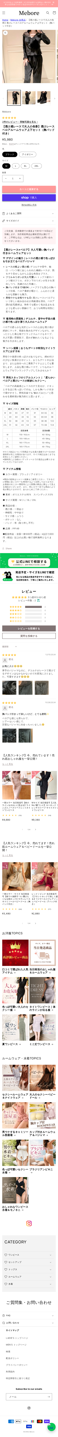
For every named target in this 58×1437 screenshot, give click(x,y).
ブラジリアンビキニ (41, 1169)
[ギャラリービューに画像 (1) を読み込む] (14, 98)
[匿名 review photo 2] (25, 688)
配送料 (11, 144)
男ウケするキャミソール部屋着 (15, 1133)
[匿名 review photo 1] (9, 688)
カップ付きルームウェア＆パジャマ (42, 1133)
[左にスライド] (3, 98)
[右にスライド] (54, 98)
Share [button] (9, 548)
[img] (9, 655)
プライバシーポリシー (17, 1365)
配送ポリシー (12, 1358)
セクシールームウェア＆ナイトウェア (15, 1096)
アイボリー (27, 154)
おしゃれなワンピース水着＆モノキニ (15, 1208)
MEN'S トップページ (16, 1344)
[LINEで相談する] (51, 1427)
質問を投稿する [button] (29, 635)
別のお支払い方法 (29, 205)
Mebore (32, 1432)
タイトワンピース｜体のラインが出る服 (42, 1008)
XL (25, 166)
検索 (8, 1351)
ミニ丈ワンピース (39, 1044)
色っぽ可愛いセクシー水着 (15, 1171)
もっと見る (7, 764)
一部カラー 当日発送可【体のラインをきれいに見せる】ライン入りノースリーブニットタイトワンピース (16, 806)
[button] (3, 13)
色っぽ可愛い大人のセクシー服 (15, 1008)
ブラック (9, 154)
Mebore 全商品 (18, 20)
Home (5, 20)
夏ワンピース (10, 1044)
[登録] (48, 1396)
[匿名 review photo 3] (42, 688)
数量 (4, 172)
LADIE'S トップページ (17, 1338)
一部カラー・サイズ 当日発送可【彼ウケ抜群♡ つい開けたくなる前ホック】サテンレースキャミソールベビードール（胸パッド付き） (16, 899)
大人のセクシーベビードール (42, 1096)
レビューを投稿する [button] (29, 628)
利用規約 (10, 1371)
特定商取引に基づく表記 (18, 1378)
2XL (37, 166)
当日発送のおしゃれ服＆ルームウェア (42, 971)
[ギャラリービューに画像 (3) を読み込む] (44, 98)
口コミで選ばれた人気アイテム (15, 971)
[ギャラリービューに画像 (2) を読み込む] (29, 98)
